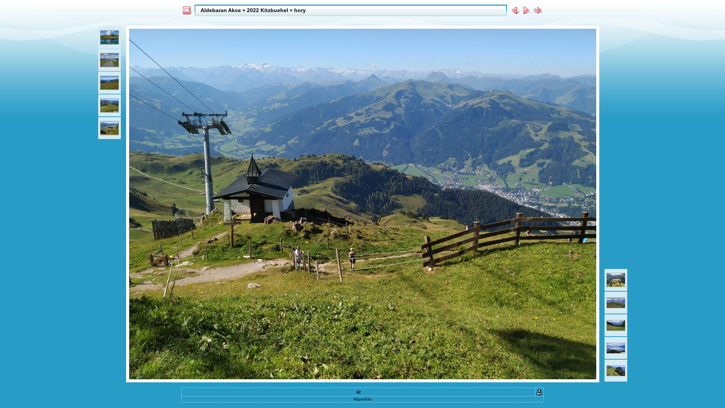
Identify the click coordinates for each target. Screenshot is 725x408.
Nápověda (362, 399)
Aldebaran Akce (221, 10)
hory (300, 10)
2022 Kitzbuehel (267, 10)
